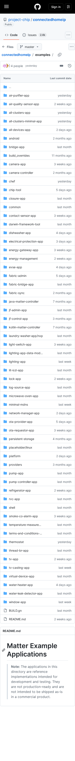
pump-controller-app (23, 482)
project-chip (19, 19)
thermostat (16, 542)
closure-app (17, 198)
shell (12, 507)
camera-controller (21, 172)
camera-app (17, 164)
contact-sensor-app (22, 215)
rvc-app (14, 499)
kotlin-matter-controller (24, 327)
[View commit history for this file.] (69, 66)
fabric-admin (17, 275)
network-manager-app (24, 413)
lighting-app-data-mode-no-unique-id (35, 353)
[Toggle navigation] (6, 6)
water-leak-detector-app (25, 593)
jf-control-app (18, 318)
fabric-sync (17, 293)
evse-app (15, 267)
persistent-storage (21, 439)
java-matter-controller (24, 301)
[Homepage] (37, 6)
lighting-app (17, 361)
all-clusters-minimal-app (25, 121)
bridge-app (17, 147)
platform (14, 456)
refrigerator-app (20, 490)
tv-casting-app (19, 567)
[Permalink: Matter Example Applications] (4, 650)
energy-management (23, 258)
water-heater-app (21, 585)
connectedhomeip (49, 19)
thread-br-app (19, 550)
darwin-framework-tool (24, 224)
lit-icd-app (16, 370)
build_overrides (19, 155)
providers (15, 464)
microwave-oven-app (23, 396)
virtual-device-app (21, 576)
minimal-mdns (18, 404)
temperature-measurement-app (30, 524)
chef (12, 181)
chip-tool (15, 190)
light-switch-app (20, 344)
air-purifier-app (19, 95)
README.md (17, 619)
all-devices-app (19, 130)
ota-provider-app (20, 421)
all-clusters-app (19, 112)
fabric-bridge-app (21, 284)
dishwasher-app (20, 233)
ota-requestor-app (21, 430)
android (14, 138)
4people (17, 66)
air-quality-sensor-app (24, 104)
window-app (17, 602)
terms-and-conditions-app (27, 533)
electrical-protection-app (26, 241)
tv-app (13, 559)
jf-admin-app (18, 310)
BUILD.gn (15, 610)
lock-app (15, 378)
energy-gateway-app (23, 250)
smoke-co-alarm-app (23, 516)
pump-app (16, 473)
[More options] (71, 46)
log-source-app (19, 387)
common (15, 207)
